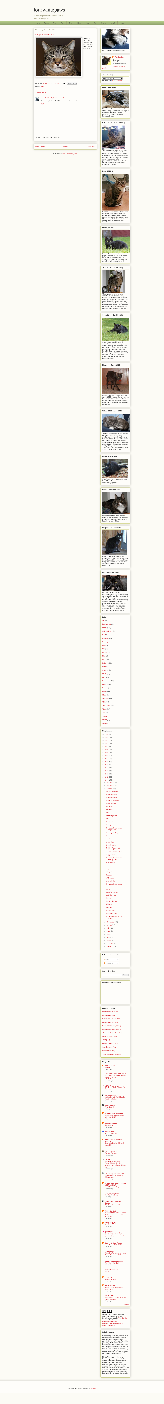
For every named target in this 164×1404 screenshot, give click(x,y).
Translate (119, 80)
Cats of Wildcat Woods (113, 1243)
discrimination (111, 881)
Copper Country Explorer (114, 1261)
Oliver (71, 23)
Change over (109, 1125)
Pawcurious (109, 1251)
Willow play (110, 878)
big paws (109, 806)
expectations (110, 863)
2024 (107, 737)
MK (103, 649)
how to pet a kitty (112, 833)
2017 (107, 759)
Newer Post (40, 146)
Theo (54, 23)
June (109, 931)
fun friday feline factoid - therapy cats (114, 859)
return (108, 866)
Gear (104, 635)
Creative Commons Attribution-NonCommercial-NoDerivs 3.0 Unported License (112, 1322)
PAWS (108, 813)
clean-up (107, 1067)
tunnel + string (111, 845)
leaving (108, 898)
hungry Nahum (111, 901)
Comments (109, 963)
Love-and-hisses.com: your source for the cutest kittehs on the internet (115, 1075)
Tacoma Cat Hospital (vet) (111, 1054)
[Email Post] (63, 83)
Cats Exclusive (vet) (109, 1047)
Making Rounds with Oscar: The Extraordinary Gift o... (114, 850)
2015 (107, 765)
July (108, 928)
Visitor (104, 720)
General (105, 638)
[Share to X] (72, 83)
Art (103, 620)
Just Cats (108, 1277)
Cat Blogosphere (111, 1095)
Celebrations (106, 631)
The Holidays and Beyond (113, 1187)
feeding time (110, 822)
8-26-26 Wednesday (111, 1079)
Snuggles (105, 698)
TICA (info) (106, 1040)
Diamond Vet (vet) (108, 1050)
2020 (107, 750)
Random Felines (111, 1123)
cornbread (109, 810)
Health (104, 645)
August (109, 925)
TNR (104, 702)
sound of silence (112, 892)
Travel (104, 716)
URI (107, 819)
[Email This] (68, 83)
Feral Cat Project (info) (110, 1043)
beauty (108, 825)
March (109, 940)
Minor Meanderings (112, 1269)
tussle (108, 836)
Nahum (46, 23)
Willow (79, 23)
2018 (107, 756)
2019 (107, 753)
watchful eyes (111, 895)
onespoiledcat (110, 1131)
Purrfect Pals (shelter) (110, 1022)
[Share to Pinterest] (76, 83)
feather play (110, 910)
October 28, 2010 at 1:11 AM (54, 98)
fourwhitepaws (49, 9)
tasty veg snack (111, 797)
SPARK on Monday (111, 1133)
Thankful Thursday (111, 1153)
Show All (126, 1304)
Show (104, 695)
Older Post (91, 146)
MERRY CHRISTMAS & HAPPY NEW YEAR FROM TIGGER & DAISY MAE (115, 1215)
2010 (107, 780)
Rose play (109, 907)
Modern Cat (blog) (108, 1015)
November (110, 786)
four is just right (111, 913)
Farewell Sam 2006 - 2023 (113, 1245)
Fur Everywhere (110, 1151)
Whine (107, 1271)
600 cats (109, 904)
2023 (107, 740)
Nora (104, 666)
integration (110, 872)
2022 (107, 743)
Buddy (88, 23)
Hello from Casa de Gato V (113, 1205)
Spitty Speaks (110, 1285)
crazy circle (110, 842)
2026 (107, 734)
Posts (107, 959)
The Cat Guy (119, 57)
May (108, 934)
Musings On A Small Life (114, 1113)
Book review (106, 624)
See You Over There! (111, 1195)
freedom (109, 875)
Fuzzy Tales (109, 1295)
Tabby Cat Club (110, 1211)
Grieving (105, 642)
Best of (103, 23)
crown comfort (111, 803)
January (110, 946)
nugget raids (110, 855)
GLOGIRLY (109, 1231)
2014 (107, 768)
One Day (107, 1225)
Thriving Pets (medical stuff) (112, 1033)
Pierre (104, 674)
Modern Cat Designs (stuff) (111, 1029)
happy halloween (112, 791)
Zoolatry (108, 1085)
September (111, 922)
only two (109, 869)
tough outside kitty (112, 800)
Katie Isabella (110, 1105)
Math (104, 656)
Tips (103, 713)
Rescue (105, 688)
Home (38, 23)
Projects (105, 684)
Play (103, 677)
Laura (43, 98)
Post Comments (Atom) (69, 153)
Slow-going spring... (111, 1279)
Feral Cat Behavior (112, 1193)
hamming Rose (111, 816)
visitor (108, 889)
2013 (107, 771)
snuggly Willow (111, 794)
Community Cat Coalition (111, 1019)
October (110, 789)
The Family (106, 705)
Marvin (104, 652)
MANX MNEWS (110, 1223)
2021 (107, 747)
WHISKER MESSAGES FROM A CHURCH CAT (115, 1184)
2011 (107, 777)
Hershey (122, 23)
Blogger (93, 1388)
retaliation (109, 839)
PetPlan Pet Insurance (110, 1011)
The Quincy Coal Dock (112, 1263)
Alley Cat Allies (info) (109, 1036)
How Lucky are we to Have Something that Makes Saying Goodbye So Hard (114, 1235)
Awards (113, 23)
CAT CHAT (108, 1159)
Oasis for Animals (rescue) (111, 1026)
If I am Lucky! (109, 1107)
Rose (62, 23)
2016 (107, 762)
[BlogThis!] (70, 83)
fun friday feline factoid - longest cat (114, 829)
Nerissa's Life (110, 1065)
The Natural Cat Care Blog (114, 1173)
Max (95, 23)
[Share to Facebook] (74, 83)
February (110, 943)
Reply (42, 104)
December (110, 783)
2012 (107, 774)
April (108, 937)
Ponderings (106, 681)
